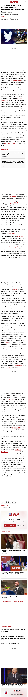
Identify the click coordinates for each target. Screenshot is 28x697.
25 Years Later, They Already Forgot (10, 596)
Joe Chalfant (4, 553)
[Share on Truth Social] (5, 502)
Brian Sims (20, 236)
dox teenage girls (14, 247)
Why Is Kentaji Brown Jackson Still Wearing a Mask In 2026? (13, 551)
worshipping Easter (10, 143)
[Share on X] (2, 502)
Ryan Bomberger (5, 14)
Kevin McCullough (5, 597)
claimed (9, 367)
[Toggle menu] (2, 2)
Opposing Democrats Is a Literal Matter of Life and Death (13, 630)
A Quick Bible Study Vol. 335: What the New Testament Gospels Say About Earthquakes (13, 637)
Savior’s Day (18, 365)
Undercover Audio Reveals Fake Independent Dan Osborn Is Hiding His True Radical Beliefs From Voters (13, 574)
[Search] (25, 1)
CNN (7, 342)
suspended (11, 233)
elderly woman (5, 249)
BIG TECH (3, 507)
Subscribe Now (20, 525)
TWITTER (8, 507)
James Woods (14, 203)
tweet (15, 289)
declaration (10, 399)
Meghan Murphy (16, 225)
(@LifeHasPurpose (15, 80)
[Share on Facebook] (7, 502)
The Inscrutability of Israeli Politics (11, 643)
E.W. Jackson (12, 196)
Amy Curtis (4, 576)
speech (8, 92)
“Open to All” (16, 427)
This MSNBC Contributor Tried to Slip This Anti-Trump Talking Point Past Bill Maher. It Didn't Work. (14, 685)
